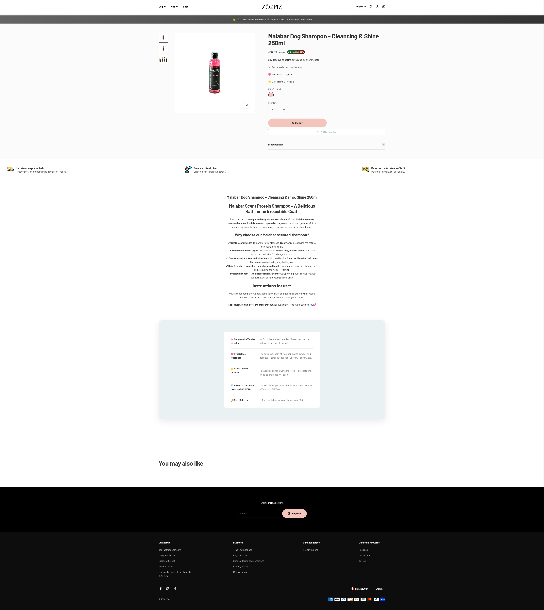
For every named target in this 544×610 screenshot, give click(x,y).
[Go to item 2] (163, 49)
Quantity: (273, 102)
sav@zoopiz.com (167, 555)
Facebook (364, 549)
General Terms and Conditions (248, 560)
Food (186, 6)
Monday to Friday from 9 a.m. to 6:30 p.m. (175, 573)
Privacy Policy (240, 566)
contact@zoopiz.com (170, 549)
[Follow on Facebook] (160, 589)
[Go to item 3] (163, 60)
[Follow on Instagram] (168, 589)
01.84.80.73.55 (166, 566)
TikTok (362, 560)
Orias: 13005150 (167, 560)
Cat (173, 6)
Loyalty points (310, 549)
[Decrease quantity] (272, 109)
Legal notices (240, 555)
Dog (161, 6)
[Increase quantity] (284, 109)
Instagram (364, 555)
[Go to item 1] (163, 38)
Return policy (240, 571)
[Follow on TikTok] (175, 589)
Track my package (242, 549)
